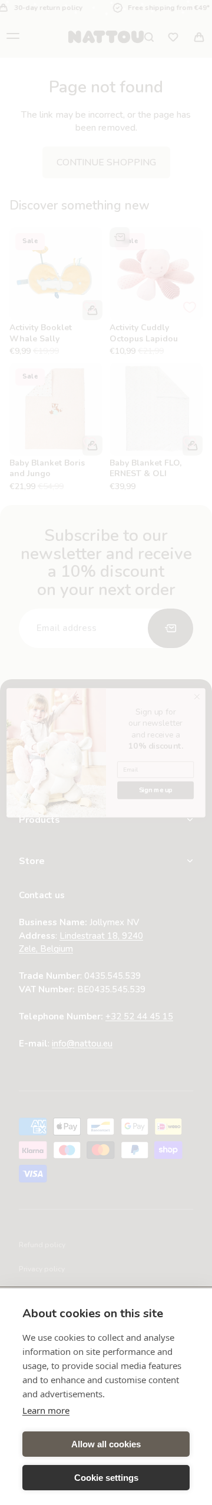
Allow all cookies (106, 1444)
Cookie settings (106, 1478)
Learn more (45, 1410)
